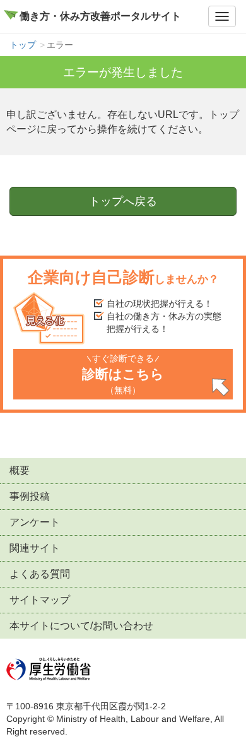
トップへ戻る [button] (123, 201)
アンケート (34, 522)
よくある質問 (39, 574)
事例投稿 (29, 496)
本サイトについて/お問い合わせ (81, 625)
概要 (19, 470)
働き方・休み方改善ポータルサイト (100, 16)
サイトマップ (39, 599)
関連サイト (34, 548)
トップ (22, 45)
